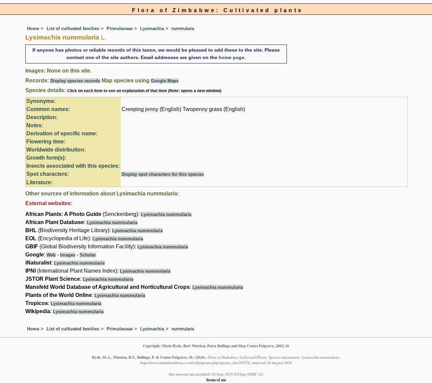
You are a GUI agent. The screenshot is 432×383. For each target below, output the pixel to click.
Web (51, 254)
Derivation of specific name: (62, 133)
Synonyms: (41, 101)
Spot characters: (47, 174)
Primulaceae (120, 28)
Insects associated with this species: (73, 166)
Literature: (39, 182)
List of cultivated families (73, 28)
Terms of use (216, 380)
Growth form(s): (46, 158)
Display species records (75, 80)
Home (33, 28)
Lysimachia (152, 28)
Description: (42, 117)
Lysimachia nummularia (166, 214)
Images (67, 254)
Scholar (88, 254)
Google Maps (165, 80)
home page (231, 57)
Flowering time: (45, 141)
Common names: (48, 109)
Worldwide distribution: (56, 150)
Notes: (34, 125)
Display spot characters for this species (163, 174)
